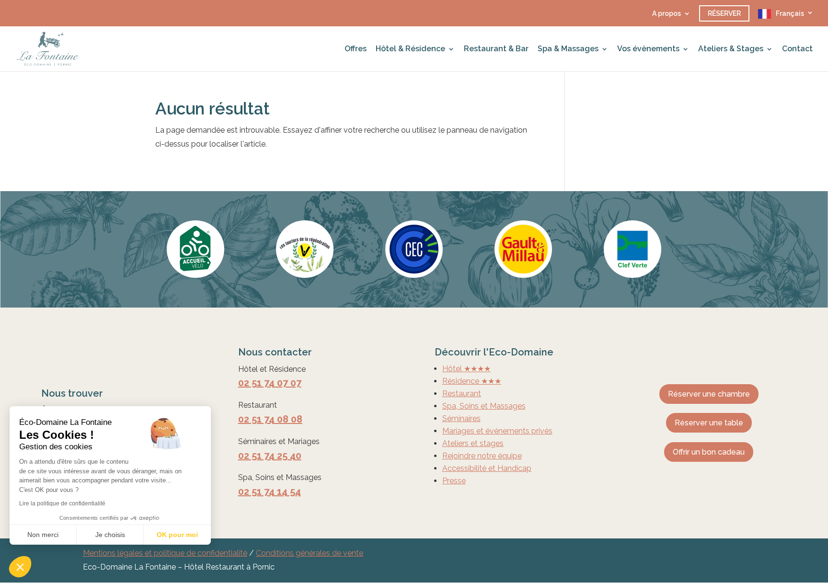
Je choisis (110, 534)
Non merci (42, 534)
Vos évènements (648, 49)
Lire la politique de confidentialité (62, 503)
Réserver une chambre (709, 394)
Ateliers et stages (473, 443)
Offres (356, 49)
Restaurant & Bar (496, 49)
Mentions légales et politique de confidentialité (165, 553)
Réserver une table (709, 422)
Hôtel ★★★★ (466, 368)
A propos (666, 13)
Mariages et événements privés (497, 430)
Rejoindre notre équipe (482, 455)
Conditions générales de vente (309, 553)
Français (790, 13)
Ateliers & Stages (730, 49)
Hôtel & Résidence (410, 49)
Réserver (724, 13)
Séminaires (461, 418)
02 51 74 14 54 (269, 491)
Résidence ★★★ (471, 381)
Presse (454, 480)
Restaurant (461, 393)
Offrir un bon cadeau (709, 452)
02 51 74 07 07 (269, 383)
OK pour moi (177, 534)
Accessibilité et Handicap (486, 468)
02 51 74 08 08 (270, 419)
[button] (20, 566)
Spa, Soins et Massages (484, 406)
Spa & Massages (568, 49)
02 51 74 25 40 (269, 455)
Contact (797, 49)
